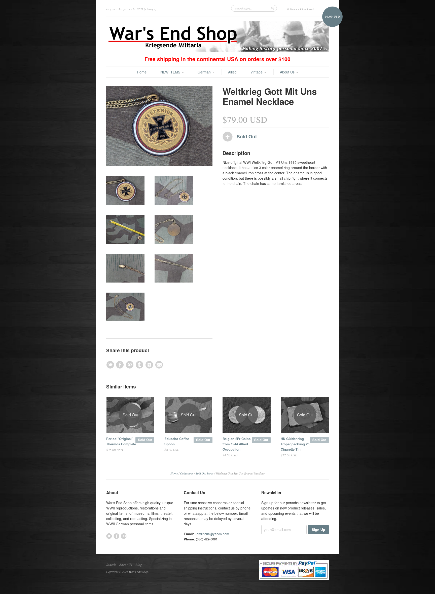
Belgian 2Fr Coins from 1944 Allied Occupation (236, 444)
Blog (138, 564)
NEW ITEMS (170, 71)
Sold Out (145, 439)
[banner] (217, 36)
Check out (307, 9)
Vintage (257, 71)
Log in (110, 9)
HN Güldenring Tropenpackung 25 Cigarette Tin (295, 444)
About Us (288, 71)
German (205, 71)
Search (111, 564)
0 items (292, 9)
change (150, 9)
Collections (186, 473)
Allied (232, 71)
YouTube (124, 536)
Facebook (116, 536)
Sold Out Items (204, 473)
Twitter (109, 536)
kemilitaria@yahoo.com (212, 533)
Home (142, 71)
